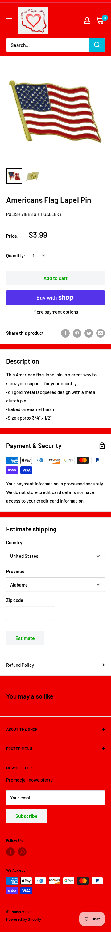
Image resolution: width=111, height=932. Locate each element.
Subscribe (26, 816)
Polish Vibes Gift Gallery (34, 214)
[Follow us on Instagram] (22, 851)
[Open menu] (9, 20)
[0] (100, 20)
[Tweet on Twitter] (88, 333)
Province (15, 571)
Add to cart (55, 278)
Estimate (25, 638)
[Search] (97, 45)
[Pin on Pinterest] (77, 333)
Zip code (14, 600)
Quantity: (15, 255)
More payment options (55, 312)
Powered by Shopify (23, 919)
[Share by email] (100, 333)
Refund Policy (20, 665)
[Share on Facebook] (65, 333)
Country (14, 542)
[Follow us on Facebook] (10, 851)
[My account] (87, 20)
